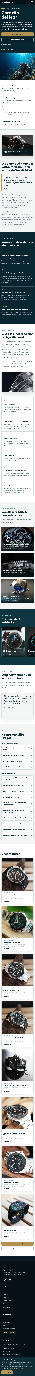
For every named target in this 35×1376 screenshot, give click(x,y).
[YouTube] (9, 1280)
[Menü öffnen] (32, 2)
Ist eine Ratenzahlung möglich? (13, 755)
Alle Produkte (7, 1300)
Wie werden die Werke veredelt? (14, 791)
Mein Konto (6, 1307)
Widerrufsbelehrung (9, 1328)
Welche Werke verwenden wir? (13, 785)
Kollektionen (6, 1297)
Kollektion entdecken (17, 34)
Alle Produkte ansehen (17, 1244)
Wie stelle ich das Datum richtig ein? (15, 818)
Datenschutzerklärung (16, 1368)
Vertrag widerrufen (9, 1332)
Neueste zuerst (17, 1249)
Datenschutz (6, 1322)
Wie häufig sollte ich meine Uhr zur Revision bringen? (14, 803)
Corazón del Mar (7, 2)
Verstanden (7, 1372)
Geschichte (6, 1291)
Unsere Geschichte (17, 39)
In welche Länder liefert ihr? (12, 761)
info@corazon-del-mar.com (11, 1354)
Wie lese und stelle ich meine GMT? (15, 835)
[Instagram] (4, 1280)
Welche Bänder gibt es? (11, 797)
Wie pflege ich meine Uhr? (12, 824)
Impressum (6, 1319)
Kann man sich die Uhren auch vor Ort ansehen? (15, 779)
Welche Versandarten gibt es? (13, 767)
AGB (4, 1325)
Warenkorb (6, 1304)
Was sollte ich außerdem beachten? (15, 829)
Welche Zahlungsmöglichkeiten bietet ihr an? (16, 749)
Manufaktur (6, 1294)
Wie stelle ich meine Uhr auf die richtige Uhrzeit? (13, 811)
